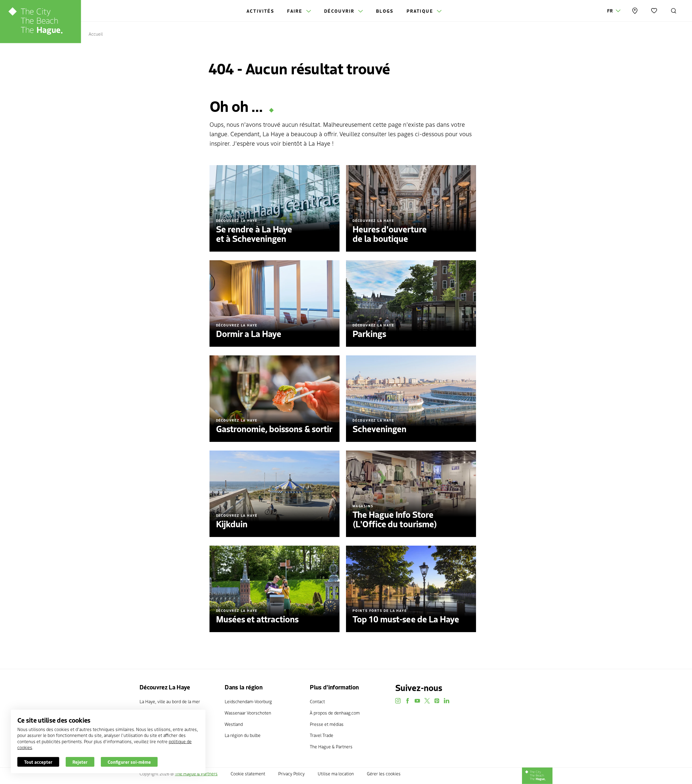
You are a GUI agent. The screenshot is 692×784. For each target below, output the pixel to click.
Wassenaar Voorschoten (248, 713)
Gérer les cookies (384, 773)
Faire (295, 11)
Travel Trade (321, 735)
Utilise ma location (336, 773)
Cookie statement (248, 773)
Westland (234, 724)
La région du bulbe (243, 735)
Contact (317, 701)
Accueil (96, 34)
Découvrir (340, 11)
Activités (260, 11)
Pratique (421, 11)
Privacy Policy (291, 773)
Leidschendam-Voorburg (248, 701)
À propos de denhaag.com (335, 713)
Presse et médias (327, 724)
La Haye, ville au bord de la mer (169, 701)
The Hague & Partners (331, 746)
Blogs (385, 11)
